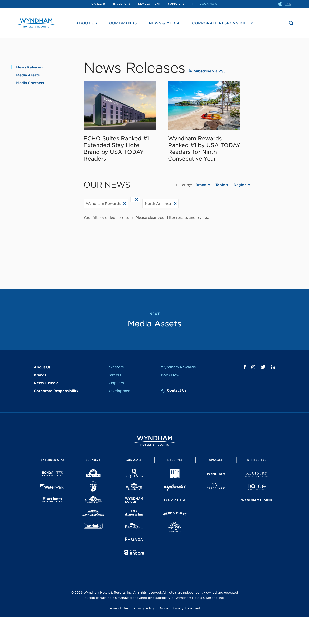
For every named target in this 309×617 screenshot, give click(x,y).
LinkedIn (273, 367)
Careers (98, 3)
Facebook (245, 367)
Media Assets (28, 75)
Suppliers (176, 3)
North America (158, 204)
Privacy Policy (143, 608)
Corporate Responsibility (222, 23)
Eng (288, 3)
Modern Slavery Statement (180, 608)
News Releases (29, 67)
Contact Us (176, 390)
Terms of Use (118, 608)
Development (149, 3)
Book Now (209, 3)
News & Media (164, 23)
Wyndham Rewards (103, 204)
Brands (40, 375)
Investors (122, 3)
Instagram (253, 367)
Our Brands (123, 23)
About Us (86, 23)
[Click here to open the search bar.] (291, 23)
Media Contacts (30, 83)
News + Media (46, 383)
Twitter (263, 367)
